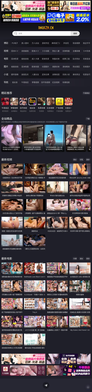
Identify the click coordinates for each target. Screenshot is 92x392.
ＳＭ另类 (86, 51)
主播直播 (76, 51)
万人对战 (35, 43)
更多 (88, 159)
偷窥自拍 (14, 66)
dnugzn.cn (46, 28)
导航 (6, 82)
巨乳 (81, 159)
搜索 (75, 33)
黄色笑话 (76, 74)
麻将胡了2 (56, 43)
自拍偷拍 (25, 51)
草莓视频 (35, 82)
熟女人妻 (55, 51)
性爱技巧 (86, 74)
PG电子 (15, 43)
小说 (6, 74)
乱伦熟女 (76, 59)
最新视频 (6, 159)
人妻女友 (35, 74)
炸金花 (66, 43)
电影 (6, 58)
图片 (6, 66)
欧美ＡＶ (35, 51)
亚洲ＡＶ (14, 51)
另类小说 (66, 74)
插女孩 (15, 82)
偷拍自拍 (25, 59)
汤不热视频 (45, 82)
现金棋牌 (76, 43)
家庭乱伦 (25, 74)
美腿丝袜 (55, 66)
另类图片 (86, 66)
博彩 (6, 43)
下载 (88, 119)
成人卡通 (35, 59)
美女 (75, 159)
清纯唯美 (66, 66)
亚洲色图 (25, 66)
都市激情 (14, 74)
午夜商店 (25, 82)
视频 (6, 50)
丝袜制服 (66, 51)
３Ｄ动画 (45, 51)
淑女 (81, 258)
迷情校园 (55, 74)
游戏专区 (45, 43)
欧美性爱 (45, 59)
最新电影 (6, 258)
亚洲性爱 (14, 59)
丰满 (75, 258)
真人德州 (25, 43)
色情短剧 (66, 82)
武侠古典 (45, 74)
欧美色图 (35, 66)
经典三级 (66, 59)
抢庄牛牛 (86, 43)
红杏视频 (55, 82)
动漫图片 (45, 66)
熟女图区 (76, 66)
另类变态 (86, 59)
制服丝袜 (55, 59)
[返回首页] (88, 387)
